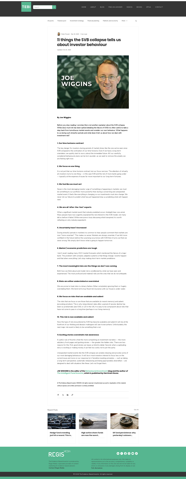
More (123, 21)
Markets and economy (110, 21)
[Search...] (54, 7)
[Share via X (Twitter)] (63, 395)
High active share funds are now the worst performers (92, 434)
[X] (121, 453)
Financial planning (93, 21)
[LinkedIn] (118, 453)
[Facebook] (125, 453)
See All (136, 410)
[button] (136, 21)
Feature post (62, 21)
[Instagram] (129, 453)
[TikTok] (136, 453)
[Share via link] (72, 395)
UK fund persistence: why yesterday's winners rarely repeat (124, 434)
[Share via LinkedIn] (67, 395)
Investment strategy (77, 21)
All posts (50, 21)
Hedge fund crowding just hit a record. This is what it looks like (60, 434)
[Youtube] (132, 453)
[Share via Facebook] (58, 395)
